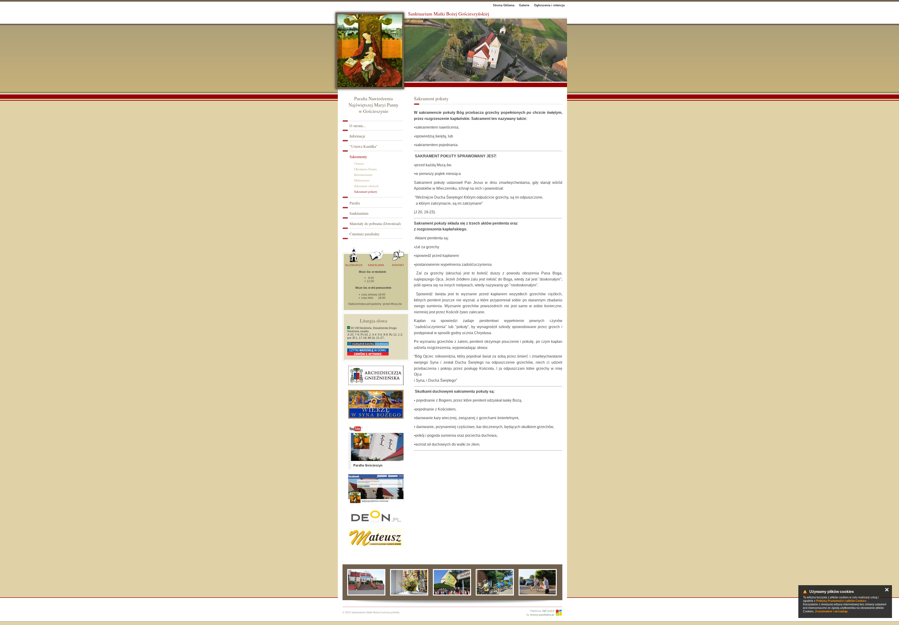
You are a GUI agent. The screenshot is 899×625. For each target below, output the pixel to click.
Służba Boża (353, 265)
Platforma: (542, 611)
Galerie (524, 5)
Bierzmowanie (363, 175)
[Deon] (376, 516)
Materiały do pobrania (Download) (375, 223)
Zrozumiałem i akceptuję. (831, 611)
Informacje (357, 135)
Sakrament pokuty (365, 191)
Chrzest (359, 163)
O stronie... (358, 125)
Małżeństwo (362, 180)
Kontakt (398, 265)
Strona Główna (503, 5)
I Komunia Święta (365, 169)
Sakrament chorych (366, 186)
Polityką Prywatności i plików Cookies (841, 601)
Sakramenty (358, 156)
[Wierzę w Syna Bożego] (376, 404)
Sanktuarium (359, 213)
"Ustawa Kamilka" (364, 146)
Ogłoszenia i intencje (549, 5)
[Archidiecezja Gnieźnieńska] (376, 375)
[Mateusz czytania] (376, 537)
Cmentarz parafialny (364, 233)
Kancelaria (376, 265)
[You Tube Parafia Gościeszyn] (376, 446)
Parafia (355, 202)
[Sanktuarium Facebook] (376, 489)
